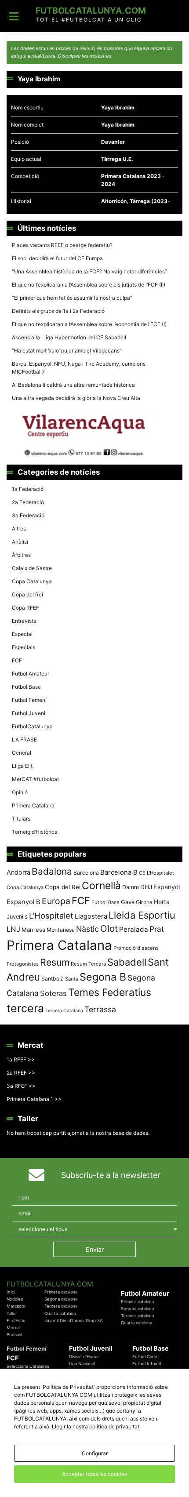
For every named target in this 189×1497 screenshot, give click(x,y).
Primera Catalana (33, 805)
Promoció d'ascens (136, 948)
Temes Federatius (109, 992)
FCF (17, 660)
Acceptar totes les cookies (94, 1474)
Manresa (33, 929)
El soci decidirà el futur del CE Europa (57, 258)
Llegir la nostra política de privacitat (95, 1426)
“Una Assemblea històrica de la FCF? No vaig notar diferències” (89, 271)
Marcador (16, 1306)
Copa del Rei (27, 594)
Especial (22, 634)
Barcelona (86, 872)
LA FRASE (24, 739)
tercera (25, 1008)
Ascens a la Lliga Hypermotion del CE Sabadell (69, 337)
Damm (130, 886)
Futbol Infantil (146, 1363)
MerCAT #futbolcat (35, 779)
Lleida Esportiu (142, 915)
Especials (23, 647)
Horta (162, 901)
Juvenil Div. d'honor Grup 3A (73, 1320)
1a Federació (28, 489)
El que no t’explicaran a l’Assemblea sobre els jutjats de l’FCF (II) (88, 284)
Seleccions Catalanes (28, 1366)
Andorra (18, 872)
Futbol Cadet (145, 1356)
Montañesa (61, 930)
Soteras (53, 993)
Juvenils (17, 916)
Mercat (14, 1327)
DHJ (146, 886)
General (21, 752)
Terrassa (100, 1009)
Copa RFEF (25, 607)
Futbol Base (26, 686)
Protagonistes (23, 964)
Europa (56, 901)
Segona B (103, 976)
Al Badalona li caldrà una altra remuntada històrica (73, 385)
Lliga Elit (22, 766)
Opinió (20, 792)
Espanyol (166, 886)
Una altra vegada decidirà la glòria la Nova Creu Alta (76, 398)
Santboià (52, 978)
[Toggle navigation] (13, 16)
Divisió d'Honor (84, 1356)
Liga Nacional (82, 1363)
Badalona (52, 871)
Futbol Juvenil (29, 713)
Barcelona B (119, 872)
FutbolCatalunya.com (91, 10)
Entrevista (24, 621)
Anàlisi (20, 541)
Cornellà (101, 885)
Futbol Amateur (30, 673)
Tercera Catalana (64, 1011)
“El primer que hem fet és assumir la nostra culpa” (72, 297)
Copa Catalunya (32, 581)
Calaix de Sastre (32, 568)
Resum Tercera (88, 964)
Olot (109, 928)
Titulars (21, 818)
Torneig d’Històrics (34, 831)
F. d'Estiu (16, 1320)
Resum (54, 962)
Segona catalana (60, 1299)
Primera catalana (60, 1292)
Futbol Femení (29, 700)
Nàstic (87, 929)
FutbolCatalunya (32, 726)
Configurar (95, 1453)
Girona (144, 902)
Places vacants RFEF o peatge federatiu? (62, 245)
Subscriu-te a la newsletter (110, 1175)
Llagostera (91, 916)
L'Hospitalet (51, 915)
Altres (19, 528)
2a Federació (28, 502)
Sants (71, 979)
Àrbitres (21, 555)
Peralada (133, 929)
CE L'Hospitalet (156, 873)
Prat (156, 929)
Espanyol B (23, 902)
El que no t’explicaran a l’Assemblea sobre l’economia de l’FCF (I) (89, 324)
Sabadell (126, 962)
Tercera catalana (60, 1306)
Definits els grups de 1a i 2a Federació (58, 311)
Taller (12, 1313)
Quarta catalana (60, 1313)
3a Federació (28, 515)
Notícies (15, 1299)
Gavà (127, 901)
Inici (11, 1292)
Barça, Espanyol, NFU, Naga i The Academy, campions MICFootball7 (78, 367)
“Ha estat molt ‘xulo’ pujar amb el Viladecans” (67, 350)
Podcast (15, 1334)
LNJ (13, 929)
